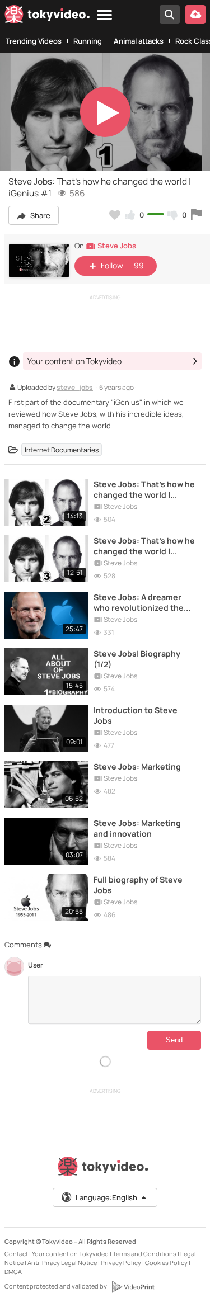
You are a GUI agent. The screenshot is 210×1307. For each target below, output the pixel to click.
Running (87, 41)
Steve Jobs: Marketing (137, 766)
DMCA (13, 1271)
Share (39, 215)
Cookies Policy (166, 1262)
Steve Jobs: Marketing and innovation (137, 828)
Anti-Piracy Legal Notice (62, 1262)
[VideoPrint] (132, 1287)
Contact (16, 1253)
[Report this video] (196, 215)
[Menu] (104, 15)
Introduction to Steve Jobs (136, 715)
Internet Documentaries (62, 449)
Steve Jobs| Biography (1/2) (137, 658)
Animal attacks (139, 41)
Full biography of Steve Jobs (138, 884)
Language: (106, 1197)
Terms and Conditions (144, 1253)
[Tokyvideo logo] (47, 16)
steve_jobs (75, 388)
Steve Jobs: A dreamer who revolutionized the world (139, 602)
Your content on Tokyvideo (70, 1253)
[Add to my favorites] (114, 215)
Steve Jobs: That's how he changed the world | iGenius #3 (144, 545)
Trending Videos (34, 41)
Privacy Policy (121, 1262)
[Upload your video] (195, 14)
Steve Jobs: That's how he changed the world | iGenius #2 (144, 489)
